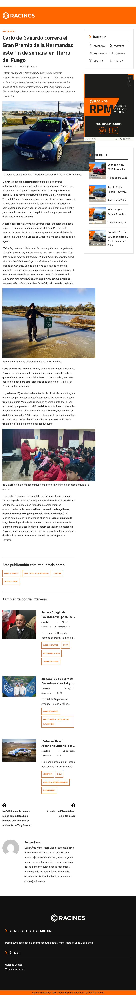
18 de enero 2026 (117, 178)
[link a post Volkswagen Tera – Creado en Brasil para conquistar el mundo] (97, 223)
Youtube (119, 53)
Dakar (65, 645)
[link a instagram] (119, 3)
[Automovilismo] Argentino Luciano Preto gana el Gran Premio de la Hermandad (58, 748)
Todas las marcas (14, 969)
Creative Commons (93, 992)
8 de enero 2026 (117, 200)
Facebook (99, 46)
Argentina (47, 774)
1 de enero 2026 (117, 222)
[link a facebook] (112, 3)
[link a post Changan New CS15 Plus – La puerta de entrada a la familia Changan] (97, 178)
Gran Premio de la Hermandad (36, 573)
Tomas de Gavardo (51, 661)
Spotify (98, 61)
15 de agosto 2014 (28, 66)
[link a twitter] (115, 3)
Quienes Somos (13, 965)
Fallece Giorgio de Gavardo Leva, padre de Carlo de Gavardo (57, 617)
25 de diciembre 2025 (116, 243)
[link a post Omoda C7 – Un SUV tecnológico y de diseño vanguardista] (97, 245)
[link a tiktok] (129, 3)
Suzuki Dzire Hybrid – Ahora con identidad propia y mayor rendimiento (116, 189)
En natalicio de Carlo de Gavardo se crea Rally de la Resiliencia (57, 683)
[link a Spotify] (125, 3)
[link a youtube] (122, 3)
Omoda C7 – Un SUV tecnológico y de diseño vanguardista (117, 234)
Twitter (119, 46)
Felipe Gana (7, 66)
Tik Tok (118, 61)
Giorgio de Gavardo (51, 653)
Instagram (100, 53)
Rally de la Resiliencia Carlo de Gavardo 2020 (56, 721)
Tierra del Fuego (11, 581)
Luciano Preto (49, 790)
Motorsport (9, 31)
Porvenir (57, 573)
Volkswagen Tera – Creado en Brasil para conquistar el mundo (117, 212)
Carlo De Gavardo (11, 573)
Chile (59, 774)
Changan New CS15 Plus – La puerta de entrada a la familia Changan (117, 167)
